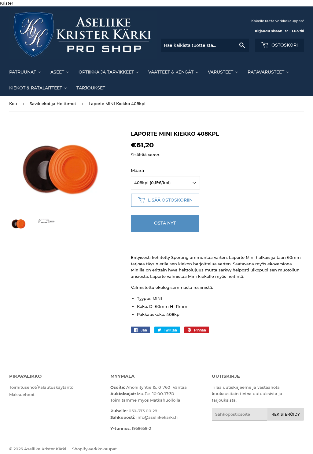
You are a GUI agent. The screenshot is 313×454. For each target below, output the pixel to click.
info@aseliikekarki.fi (157, 417)
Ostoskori (284, 45)
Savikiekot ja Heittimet (53, 103)
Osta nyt (165, 223)
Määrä (137, 170)
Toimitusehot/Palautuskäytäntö (41, 387)
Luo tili (298, 31)
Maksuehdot (22, 394)
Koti (13, 103)
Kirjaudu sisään (268, 31)
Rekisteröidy (285, 414)
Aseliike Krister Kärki (45, 448)
